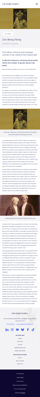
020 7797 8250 (11, 324)
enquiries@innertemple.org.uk (25, 324)
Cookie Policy (20, 377)
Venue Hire (20, 341)
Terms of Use (20, 381)
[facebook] (28, 329)
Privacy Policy (20, 373)
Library (20, 338)
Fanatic (23, 392)
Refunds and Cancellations (20, 385)
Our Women (8, 33)
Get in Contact (20, 361)
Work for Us (20, 364)
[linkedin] (7, 329)
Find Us (20, 357)
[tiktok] (33, 329)
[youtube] (17, 329)
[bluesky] (22, 329)
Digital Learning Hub (20, 347)
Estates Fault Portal (20, 350)
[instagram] (12, 329)
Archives (20, 344)
